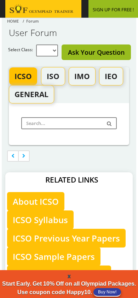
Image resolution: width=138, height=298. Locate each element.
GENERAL (31, 94)
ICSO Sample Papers (54, 256)
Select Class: (22, 50)
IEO (111, 76)
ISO (53, 76)
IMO (82, 76)
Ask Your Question (96, 52)
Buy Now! (107, 292)
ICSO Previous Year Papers (66, 238)
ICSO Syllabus (40, 220)
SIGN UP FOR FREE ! (113, 9)
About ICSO (36, 201)
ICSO (23, 76)
